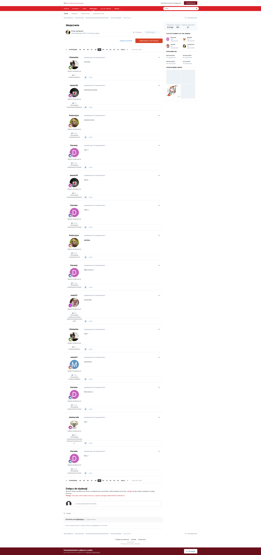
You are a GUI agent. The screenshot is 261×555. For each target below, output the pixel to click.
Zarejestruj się (190, 3)
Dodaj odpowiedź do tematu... (87, 504)
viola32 (74, 295)
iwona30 (74, 85)
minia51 (73, 357)
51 (106, 49)
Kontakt (133, 539)
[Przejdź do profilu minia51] (74, 364)
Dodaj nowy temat (126, 41)
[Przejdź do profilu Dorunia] (74, 152)
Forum (84, 8)
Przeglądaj (93, 8)
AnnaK (189, 37)
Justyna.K (79, 31)
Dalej (123, 49)
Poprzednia (73, 49)
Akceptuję (191, 551)
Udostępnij (138, 32)
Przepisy (66, 8)
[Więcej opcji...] (159, 57)
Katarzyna (74, 115)
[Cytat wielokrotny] (85, 77)
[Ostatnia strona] (127, 49)
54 (118, 49)
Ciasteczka (142, 539)
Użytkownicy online (98, 13)
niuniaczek (74, 417)
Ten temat (189, 8)
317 (75, 75)
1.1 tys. (75, 375)
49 (99, 49)
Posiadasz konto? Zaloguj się (171, 3)
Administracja (85, 13)
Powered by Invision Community (130, 544)
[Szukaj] (196, 8)
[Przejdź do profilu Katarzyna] (74, 122)
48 (95, 49)
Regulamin (75, 13)
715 (75, 103)
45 (84, 49)
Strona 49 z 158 (137, 49)
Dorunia (73, 145)
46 (88, 49)
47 (91, 49)
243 (75, 313)
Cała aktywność (105, 8)
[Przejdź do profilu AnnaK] (184, 39)
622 (75, 435)
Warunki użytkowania (93, 552)
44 (80, 49)
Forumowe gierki (93, 33)
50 (103, 49)
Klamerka (74, 57)
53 (114, 49)
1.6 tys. (75, 133)
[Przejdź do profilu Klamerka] (74, 64)
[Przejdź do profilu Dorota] (167, 46)
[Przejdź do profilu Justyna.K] (68, 32)
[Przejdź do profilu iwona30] (74, 92)
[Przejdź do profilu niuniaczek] (74, 424)
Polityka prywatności (122, 539)
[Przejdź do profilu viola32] (74, 302)
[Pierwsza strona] (66, 49)
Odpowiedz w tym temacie (149, 41)
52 (110, 49)
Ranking (116, 8)
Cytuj (90, 77)
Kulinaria (75, 8)
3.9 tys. (75, 163)
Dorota (173, 44)
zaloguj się (130, 491)
